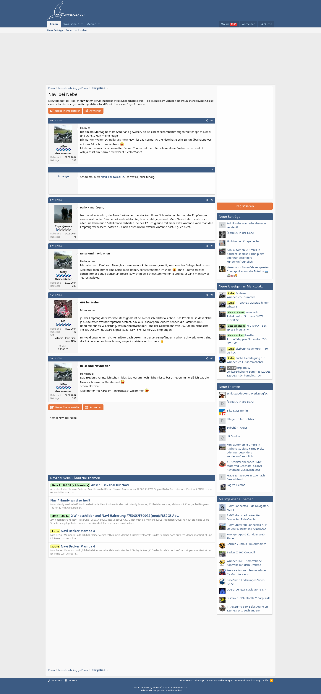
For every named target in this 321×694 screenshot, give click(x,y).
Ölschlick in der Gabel (240, 233)
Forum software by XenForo (161, 687)
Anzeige (63, 176)
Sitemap (199, 680)
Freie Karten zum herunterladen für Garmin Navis (247, 572)
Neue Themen (229, 386)
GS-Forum (56, 680)
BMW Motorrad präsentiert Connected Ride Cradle (244, 517)
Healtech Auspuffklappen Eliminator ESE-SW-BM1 (247, 339)
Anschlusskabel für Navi (90, 485)
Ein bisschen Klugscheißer (243, 241)
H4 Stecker (233, 436)
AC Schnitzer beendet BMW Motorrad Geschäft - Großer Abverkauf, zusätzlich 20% (244, 465)
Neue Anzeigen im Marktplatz (241, 286)
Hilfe (265, 680)
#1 (211, 120)
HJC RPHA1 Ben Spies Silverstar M (247, 327)
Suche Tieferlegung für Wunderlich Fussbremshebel (246, 360)
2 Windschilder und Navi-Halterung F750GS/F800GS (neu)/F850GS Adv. (115, 516)
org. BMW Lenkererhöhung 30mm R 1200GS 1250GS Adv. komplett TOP (249, 371)
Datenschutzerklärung (247, 680)
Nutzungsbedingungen (220, 680)
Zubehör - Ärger (237, 427)
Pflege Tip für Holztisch (241, 419)
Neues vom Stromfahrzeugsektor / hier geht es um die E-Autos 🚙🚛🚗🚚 (248, 271)
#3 (211, 246)
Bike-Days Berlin (237, 410)
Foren (54, 24)
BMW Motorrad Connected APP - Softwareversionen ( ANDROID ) (248, 526)
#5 (211, 358)
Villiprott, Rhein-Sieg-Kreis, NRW (65, 339)
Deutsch (72, 680)
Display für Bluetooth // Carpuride (248, 598)
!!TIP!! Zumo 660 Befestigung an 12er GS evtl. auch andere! (247, 608)
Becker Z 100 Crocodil (241, 552)
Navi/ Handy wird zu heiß (70, 500)
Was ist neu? (72, 24)
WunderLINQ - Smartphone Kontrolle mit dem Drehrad (244, 563)
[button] (82, 24)
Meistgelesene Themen (236, 499)
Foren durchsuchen (76, 30)
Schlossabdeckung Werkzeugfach (248, 393)
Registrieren (245, 206)
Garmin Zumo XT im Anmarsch (246, 544)
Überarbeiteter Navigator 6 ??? (246, 589)
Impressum (185, 680)
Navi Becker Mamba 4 (73, 531)
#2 (211, 200)
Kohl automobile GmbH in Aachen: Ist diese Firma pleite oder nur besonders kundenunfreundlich (245, 255)
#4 (211, 295)
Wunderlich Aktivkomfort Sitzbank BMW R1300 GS (245, 316)
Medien (91, 24)
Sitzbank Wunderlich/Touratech (241, 295)
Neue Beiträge (55, 30)
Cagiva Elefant (236, 485)
